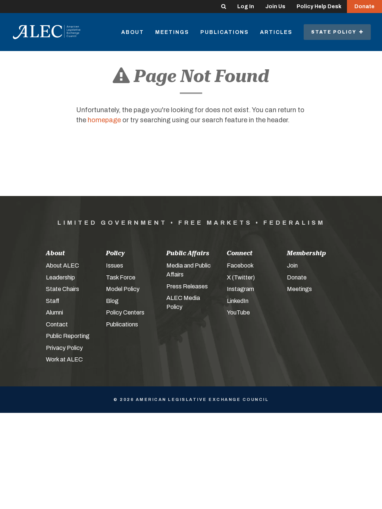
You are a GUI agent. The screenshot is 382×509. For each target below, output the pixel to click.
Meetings (172, 32)
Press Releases (187, 286)
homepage (104, 120)
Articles (276, 32)
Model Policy (123, 289)
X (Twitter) (241, 277)
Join (292, 265)
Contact (57, 324)
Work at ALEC (64, 359)
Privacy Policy (64, 348)
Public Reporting (68, 336)
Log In (245, 6)
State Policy (335, 32)
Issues (114, 265)
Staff (52, 301)
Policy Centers (125, 312)
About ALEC (62, 265)
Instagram (240, 289)
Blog (112, 301)
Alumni (54, 312)
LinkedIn (237, 301)
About (132, 32)
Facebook (240, 265)
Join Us (275, 6)
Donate (364, 6)
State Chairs (62, 289)
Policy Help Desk (319, 6)
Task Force (120, 277)
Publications (224, 32)
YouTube (238, 312)
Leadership (60, 277)
